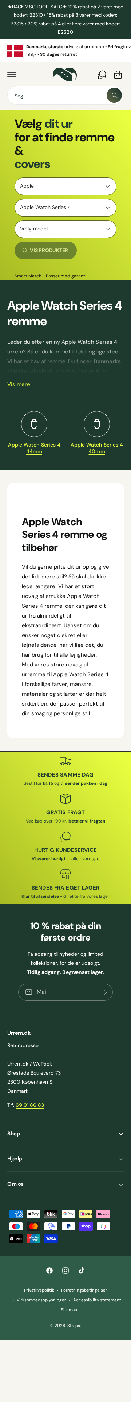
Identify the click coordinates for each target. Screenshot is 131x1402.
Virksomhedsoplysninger (41, 1300)
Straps (73, 1325)
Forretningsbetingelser (84, 1290)
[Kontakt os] (102, 75)
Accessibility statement (97, 1300)
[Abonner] (104, 992)
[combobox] (65, 95)
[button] (12, 75)
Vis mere (18, 384)
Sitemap (69, 1310)
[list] (65, 51)
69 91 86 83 (30, 1105)
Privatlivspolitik (39, 1290)
